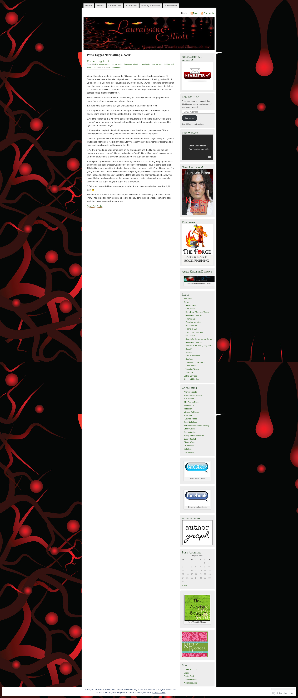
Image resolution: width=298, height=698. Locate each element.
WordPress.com (190, 683)
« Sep (184, 585)
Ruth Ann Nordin (190, 419)
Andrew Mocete (190, 392)
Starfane (189, 359)
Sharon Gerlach (190, 432)
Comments (208, 13)
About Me (131, 5)
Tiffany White (189, 442)
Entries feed (189, 676)
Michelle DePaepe (191, 412)
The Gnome (191, 366)
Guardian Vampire (193, 322)
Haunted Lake (191, 326)
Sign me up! (190, 118)
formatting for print (147, 64)
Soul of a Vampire (193, 356)
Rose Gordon (189, 415)
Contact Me (114, 5)
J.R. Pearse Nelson (192, 402)
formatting (119, 64)
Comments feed (190, 680)
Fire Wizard (190, 319)
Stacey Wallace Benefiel (194, 435)
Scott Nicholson (190, 422)
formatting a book (131, 64)
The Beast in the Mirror (195, 362)
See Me (189, 352)
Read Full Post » (94, 206)
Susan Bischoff (190, 439)
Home (88, 5)
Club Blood (190, 309)
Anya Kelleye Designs (193, 395)
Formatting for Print (101, 61)
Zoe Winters (189, 452)
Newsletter (171, 5)
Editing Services (150, 5)
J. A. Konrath (189, 399)
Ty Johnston (189, 446)
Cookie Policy (158, 692)
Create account (190, 669)
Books (100, 5)
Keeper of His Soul (191, 379)
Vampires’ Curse (192, 369)
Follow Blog (190, 97)
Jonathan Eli (189, 405)
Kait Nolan (188, 409)
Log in (186, 673)
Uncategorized (101, 64)
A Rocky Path (191, 305)
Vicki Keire (188, 449)
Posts (195, 13)
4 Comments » (115, 67)
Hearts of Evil (191, 329)
